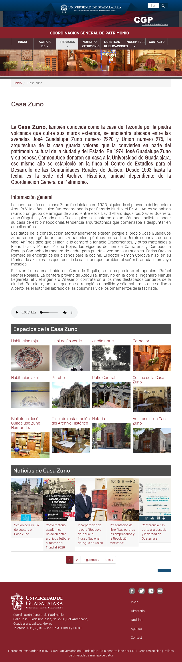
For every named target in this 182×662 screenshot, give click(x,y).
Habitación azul (25, 377)
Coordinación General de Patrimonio (89, 33)
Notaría (98, 418)
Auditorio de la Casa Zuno (150, 421)
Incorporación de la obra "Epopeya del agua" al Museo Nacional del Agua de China (90, 534)
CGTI (133, 651)
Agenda (136, 629)
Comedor (141, 340)
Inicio (22, 42)
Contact (136, 638)
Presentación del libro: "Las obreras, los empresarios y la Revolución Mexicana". (123, 534)
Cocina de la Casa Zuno (148, 380)
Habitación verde (67, 340)
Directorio (138, 611)
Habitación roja (24, 340)
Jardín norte (103, 340)
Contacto (156, 42)
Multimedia (135, 42)
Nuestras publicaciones (113, 44)
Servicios (67, 42)
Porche (58, 377)
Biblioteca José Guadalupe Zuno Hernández (25, 423)
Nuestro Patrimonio (90, 44)
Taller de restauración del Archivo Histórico (71, 421)
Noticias (136, 620)
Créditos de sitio (150, 651)
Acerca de (45, 44)
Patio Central (103, 377)
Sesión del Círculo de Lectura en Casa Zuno (26, 529)
